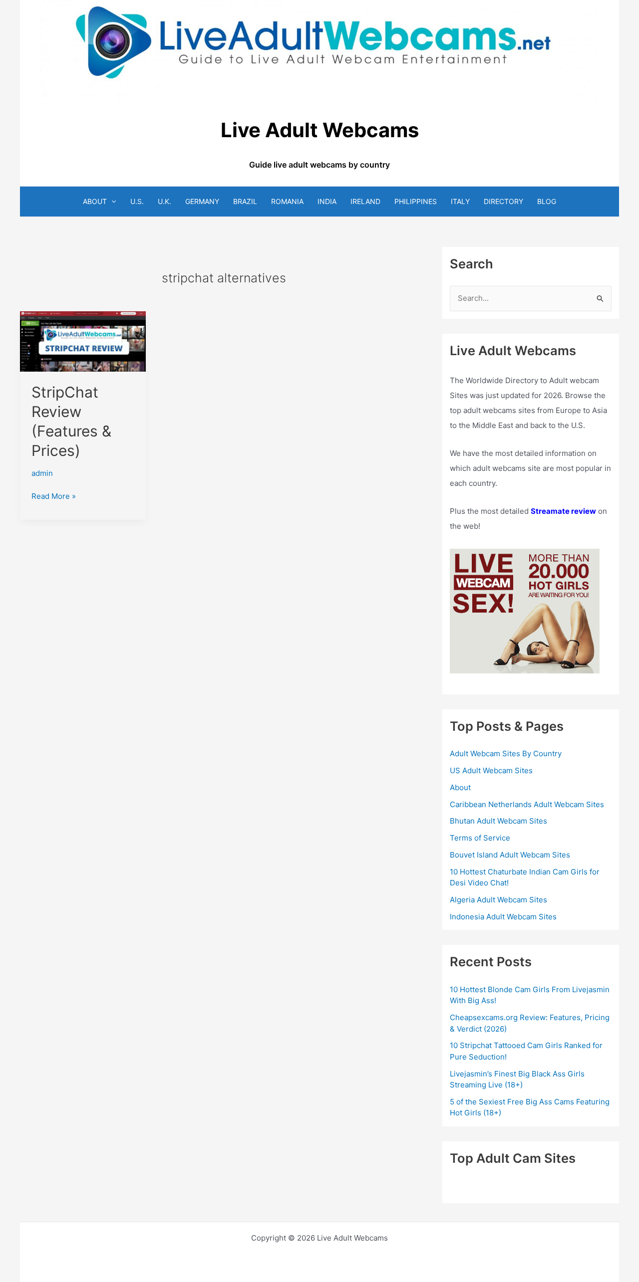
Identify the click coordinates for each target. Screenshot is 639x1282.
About (95, 201)
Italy (460, 201)
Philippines (415, 201)
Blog (546, 201)
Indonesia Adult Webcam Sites (503, 916)
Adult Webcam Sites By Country (506, 753)
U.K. (164, 201)
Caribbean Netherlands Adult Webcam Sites (527, 804)
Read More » (53, 497)
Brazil (245, 201)
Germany (202, 201)
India (327, 201)
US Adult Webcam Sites (491, 770)
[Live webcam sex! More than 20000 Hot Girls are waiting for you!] (525, 610)
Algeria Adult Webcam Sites (498, 899)
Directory (503, 201)
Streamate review (563, 511)
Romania (287, 201)
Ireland (365, 201)
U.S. (137, 201)
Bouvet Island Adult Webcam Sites (510, 854)
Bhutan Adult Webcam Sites (498, 821)
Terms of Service (480, 838)
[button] (111, 201)
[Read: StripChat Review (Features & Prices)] (83, 340)
